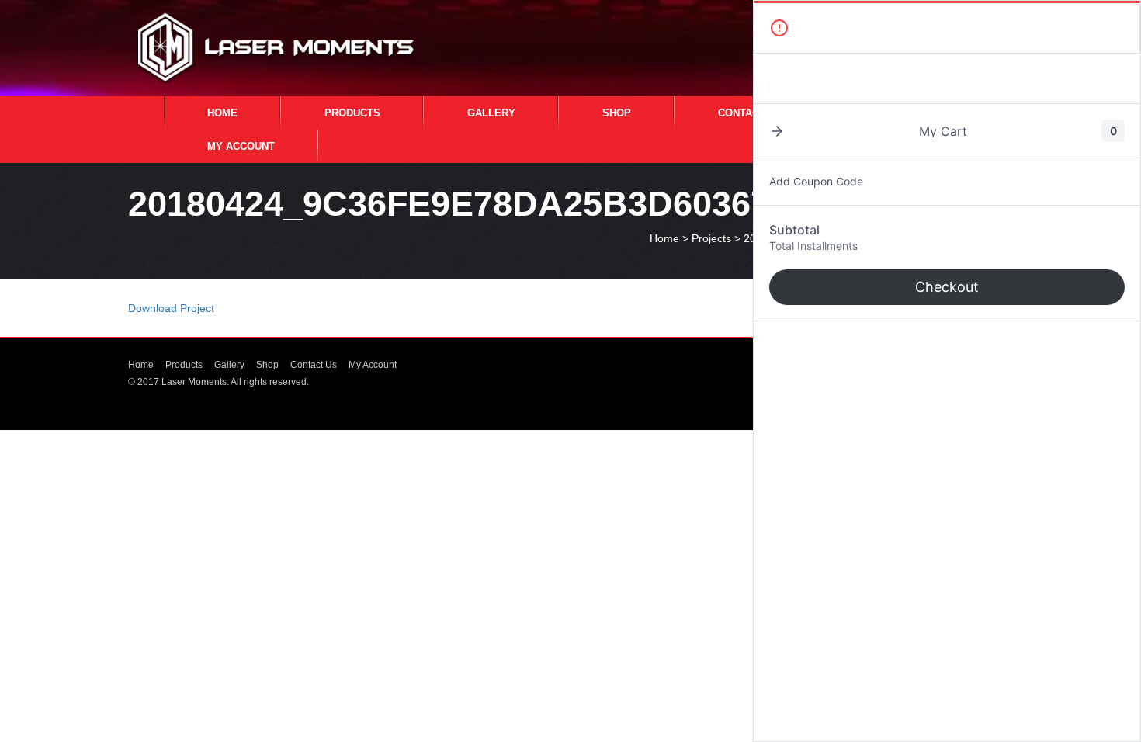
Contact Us (750, 113)
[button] (777, 131)
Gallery (491, 113)
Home (222, 113)
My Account (241, 146)
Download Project (171, 308)
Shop (616, 113)
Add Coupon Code (816, 181)
